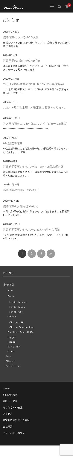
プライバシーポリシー (15, 433)
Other (11, 351)
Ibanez (11, 342)
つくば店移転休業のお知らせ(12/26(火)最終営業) (33, 84)
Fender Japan (17, 307)
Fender (11, 296)
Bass (8, 356)
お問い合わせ (10, 395)
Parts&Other (13, 366)
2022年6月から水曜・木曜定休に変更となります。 (35, 107)
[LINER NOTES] (13, 6)
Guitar (9, 290)
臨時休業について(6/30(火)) (20, 37)
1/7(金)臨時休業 (12, 143)
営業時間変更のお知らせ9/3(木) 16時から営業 (31, 229)
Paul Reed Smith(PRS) (20, 332)
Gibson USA (16, 322)
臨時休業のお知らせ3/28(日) (21, 190)
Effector (11, 361)
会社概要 (8, 426)
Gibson (11, 316)
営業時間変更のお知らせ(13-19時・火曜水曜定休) (33, 166)
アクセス (8, 414)
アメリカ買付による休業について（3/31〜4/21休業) (35, 123)
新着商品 (9, 284)
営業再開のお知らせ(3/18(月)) (21, 60)
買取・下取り (10, 401)
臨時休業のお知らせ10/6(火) (20, 206)
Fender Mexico (18, 302)
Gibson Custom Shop (21, 327)
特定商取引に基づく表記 (16, 420)
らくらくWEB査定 (13, 407)
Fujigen (11, 337)
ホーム (6, 388)
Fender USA (16, 311)
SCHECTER (13, 346)
